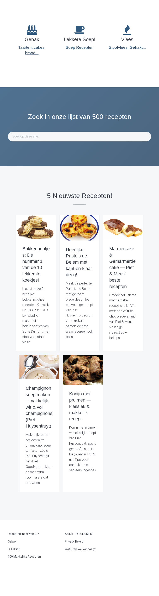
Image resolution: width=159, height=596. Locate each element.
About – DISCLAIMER (78, 533)
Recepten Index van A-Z (23, 533)
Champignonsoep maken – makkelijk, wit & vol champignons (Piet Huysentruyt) (39, 407)
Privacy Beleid (74, 541)
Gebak (12, 541)
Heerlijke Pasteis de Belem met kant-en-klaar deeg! (79, 262)
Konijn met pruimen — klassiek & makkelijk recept (80, 406)
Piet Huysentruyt (23, 6)
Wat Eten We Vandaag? (80, 549)
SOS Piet (14, 549)
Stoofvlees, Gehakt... (127, 47)
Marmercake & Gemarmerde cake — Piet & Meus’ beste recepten (122, 267)
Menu (148, 7)
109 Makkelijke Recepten (24, 556)
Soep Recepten (80, 47)
